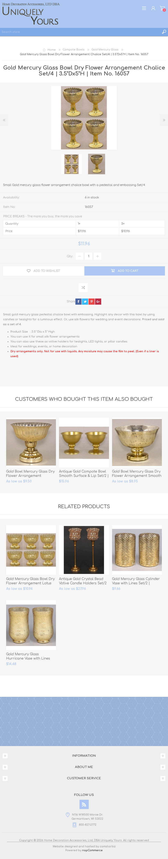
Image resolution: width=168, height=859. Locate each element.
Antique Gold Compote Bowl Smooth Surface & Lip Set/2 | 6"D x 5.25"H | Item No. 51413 (84, 476)
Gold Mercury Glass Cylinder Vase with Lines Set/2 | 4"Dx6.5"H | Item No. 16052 (136, 583)
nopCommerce (92, 850)
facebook (78, 301)
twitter (85, 301)
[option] (71, 164)
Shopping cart (162, 8)
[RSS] (84, 804)
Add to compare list (83, 287)
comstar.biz (108, 846)
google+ (98, 301)
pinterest (92, 301)
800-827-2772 (87, 824)
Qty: (70, 256)
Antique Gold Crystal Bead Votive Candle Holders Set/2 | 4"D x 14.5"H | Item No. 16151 (83, 583)
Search (164, 32)
